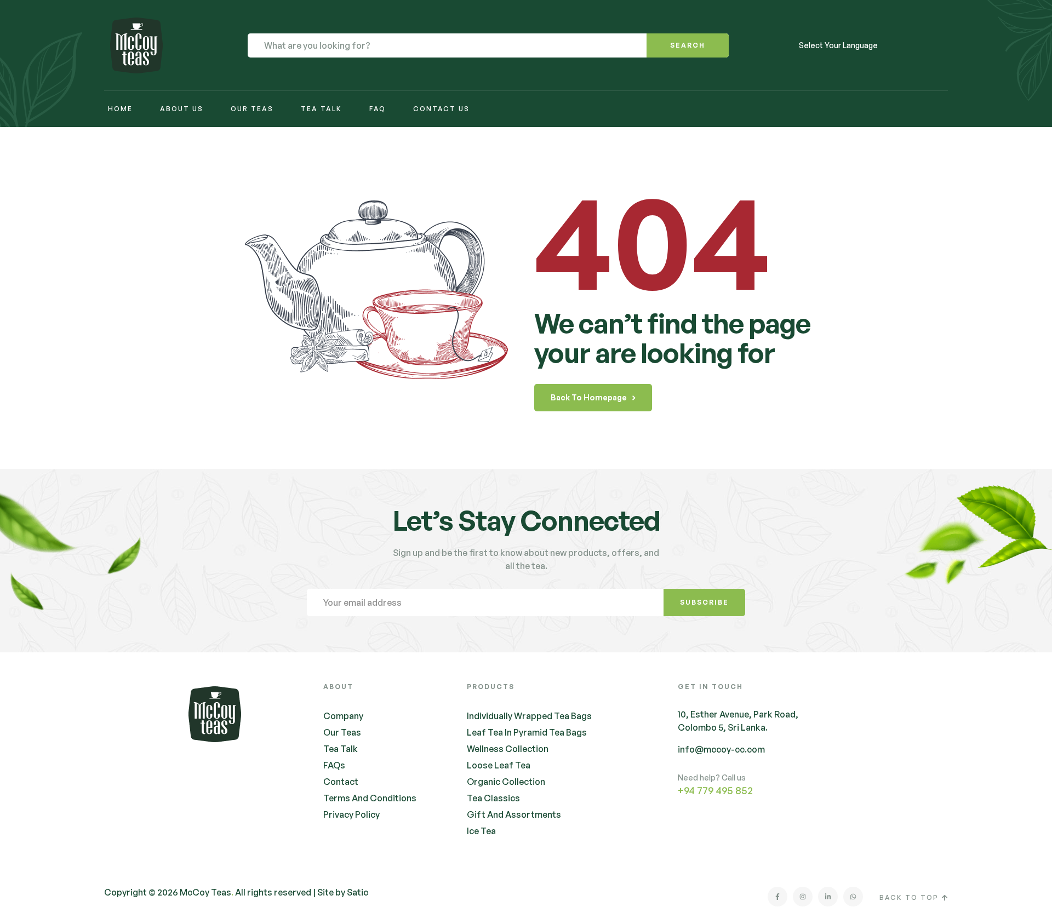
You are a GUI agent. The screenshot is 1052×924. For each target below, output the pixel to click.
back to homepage (589, 397)
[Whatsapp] (853, 896)
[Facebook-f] (777, 896)
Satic (357, 892)
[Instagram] (803, 896)
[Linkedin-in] (828, 896)
